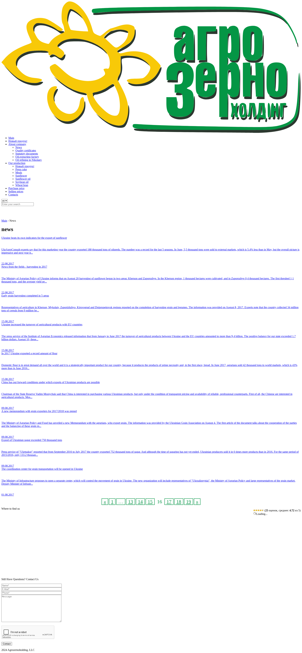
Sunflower (21, 175)
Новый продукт (17, 141)
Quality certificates (25, 150)
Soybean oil (21, 181)
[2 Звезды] (256, 510)
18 (178, 501)
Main (11, 137)
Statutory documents (26, 153)
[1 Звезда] (254, 510)
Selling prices (15, 191)
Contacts (13, 194)
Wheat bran (21, 185)
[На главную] (151, 131)
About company (17, 144)
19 (188, 501)
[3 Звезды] (258, 510)
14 (140, 501)
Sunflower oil (22, 178)
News (18, 147)
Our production (16, 163)
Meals (18, 172)
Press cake (21, 169)
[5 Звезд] (263, 510)
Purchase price (16, 188)
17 (169, 501)
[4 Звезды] (261, 510)
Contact (7, 643)
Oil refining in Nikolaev (28, 159)
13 (130, 501)
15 (150, 501)
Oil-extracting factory (27, 156)
